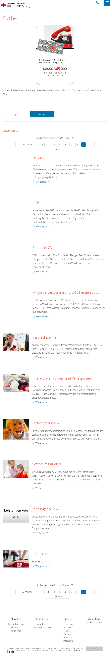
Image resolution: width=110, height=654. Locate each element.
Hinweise (39, 158)
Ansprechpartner (45, 337)
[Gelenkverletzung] (16, 383)
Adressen (68, 624)
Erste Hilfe (39, 554)
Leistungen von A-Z (46, 509)
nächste (58, 149)
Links (68, 630)
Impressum (68, 640)
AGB (36, 203)
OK (94, 648)
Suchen (42, 114)
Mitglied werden (16, 624)
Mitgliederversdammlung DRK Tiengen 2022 (66, 292)
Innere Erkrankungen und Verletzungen (62, 378)
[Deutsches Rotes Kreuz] (8, 6)
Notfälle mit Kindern (47, 464)
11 (97, 144)
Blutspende (15, 630)
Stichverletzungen (45, 423)
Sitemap (68, 634)
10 (90, 144)
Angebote (42, 624)
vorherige (27, 144)
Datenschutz (68, 637)
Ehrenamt (16, 627)
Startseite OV (42, 247)
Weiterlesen (42, 181)
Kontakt (68, 627)
